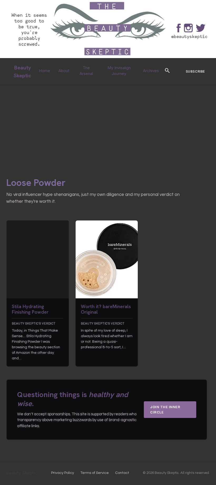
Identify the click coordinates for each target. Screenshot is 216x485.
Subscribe (195, 71)
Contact (122, 473)
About (63, 70)
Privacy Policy (62, 473)
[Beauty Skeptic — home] (108, 57)
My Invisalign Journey (119, 70)
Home (44, 70)
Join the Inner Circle (165, 409)
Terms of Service (94, 473)
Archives (151, 70)
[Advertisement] (108, 125)
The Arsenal (86, 70)
